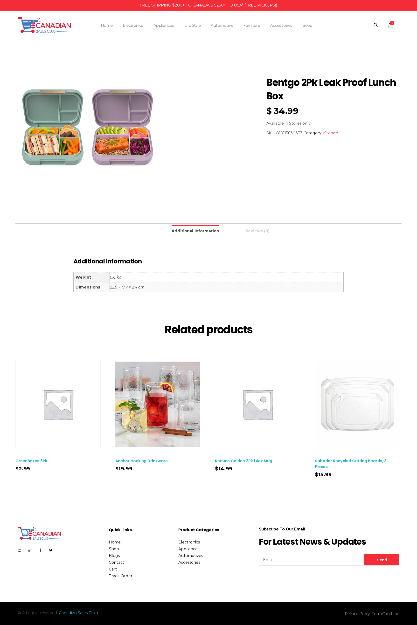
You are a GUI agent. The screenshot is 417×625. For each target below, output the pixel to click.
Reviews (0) (257, 231)
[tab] (195, 230)
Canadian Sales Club (78, 613)
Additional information (195, 231)
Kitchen (330, 133)
